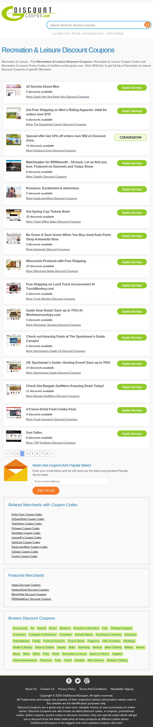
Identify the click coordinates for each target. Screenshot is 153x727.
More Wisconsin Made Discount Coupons (52, 271)
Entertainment (21, 641)
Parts (46, 653)
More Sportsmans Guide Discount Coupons (53, 372)
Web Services (96, 660)
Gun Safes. (34, 432)
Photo (55, 653)
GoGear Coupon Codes (25, 551)
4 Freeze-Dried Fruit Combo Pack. (51, 409)
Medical (97, 647)
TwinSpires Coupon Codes (27, 523)
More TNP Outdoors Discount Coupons (51, 442)
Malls (72, 647)
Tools (58, 660)
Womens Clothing (117, 660)
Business (65, 628)
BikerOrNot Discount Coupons (29, 594)
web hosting (114, 33)
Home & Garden (44, 647)
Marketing (84, 647)
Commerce (19, 634)
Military (129, 647)
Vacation (79, 660)
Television (46, 660)
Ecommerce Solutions (109, 634)
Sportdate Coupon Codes (26, 532)
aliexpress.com (93, 33)
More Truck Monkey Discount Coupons (50, 298)
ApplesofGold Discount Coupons (30, 589)
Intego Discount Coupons (26, 585)
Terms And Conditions (93, 689)
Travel (67, 660)
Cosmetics (66, 634)
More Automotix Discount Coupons (48, 249)
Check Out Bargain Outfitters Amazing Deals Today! (65, 386)
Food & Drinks (76, 641)
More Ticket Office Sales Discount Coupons (53, 221)
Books (53, 628)
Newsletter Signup (122, 689)
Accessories (20, 628)
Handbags (129, 641)
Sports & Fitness (99, 653)
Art (32, 628)
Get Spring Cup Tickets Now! (48, 211)
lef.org (76, 33)
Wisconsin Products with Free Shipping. (56, 261)
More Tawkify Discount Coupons (46, 176)
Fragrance (93, 641)
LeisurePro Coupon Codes (27, 537)
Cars (105, 628)
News (26, 653)
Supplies (117, 653)
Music (16, 653)
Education (130, 634)
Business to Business (86, 628)
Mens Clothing (113, 647)
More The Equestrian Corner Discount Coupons (56, 124)
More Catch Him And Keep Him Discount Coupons (57, 96)
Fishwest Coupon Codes (26, 528)
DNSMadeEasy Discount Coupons (31, 598)
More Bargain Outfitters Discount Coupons (52, 396)
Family (36, 641)
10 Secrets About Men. (43, 86)
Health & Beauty (22, 647)
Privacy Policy (67, 689)
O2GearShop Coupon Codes (28, 519)
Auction (41, 628)
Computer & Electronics (42, 634)
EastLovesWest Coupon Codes (30, 546)
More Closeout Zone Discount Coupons (51, 150)
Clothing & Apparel (121, 628)
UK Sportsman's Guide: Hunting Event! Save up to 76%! (68, 362)
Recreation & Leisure (74, 653)
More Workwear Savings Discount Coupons (53, 324)
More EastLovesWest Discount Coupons (51, 198)
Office (36, 653)
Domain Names (84, 634)
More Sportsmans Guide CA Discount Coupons (55, 351)
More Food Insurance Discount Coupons (51, 419)
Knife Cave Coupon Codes (27, 514)
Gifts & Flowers (111, 641)
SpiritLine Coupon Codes (26, 542)
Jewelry (61, 647)
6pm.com (63, 33)
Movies (140, 647)
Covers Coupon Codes (24, 556)
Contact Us (47, 689)
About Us (31, 689)
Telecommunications (25, 660)
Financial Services (54, 641)
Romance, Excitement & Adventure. (53, 188)
